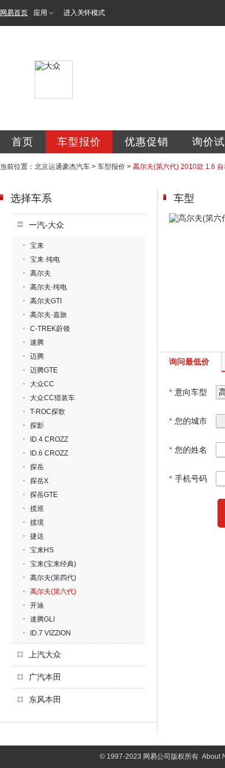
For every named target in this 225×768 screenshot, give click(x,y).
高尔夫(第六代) (53, 592)
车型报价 (79, 142)
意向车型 (188, 392)
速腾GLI (42, 619)
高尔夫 (40, 273)
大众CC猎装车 (52, 398)
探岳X (39, 481)
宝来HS (42, 550)
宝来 (37, 246)
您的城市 (188, 421)
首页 (22, 142)
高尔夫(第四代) (53, 578)
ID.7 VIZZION (50, 633)
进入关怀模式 (84, 13)
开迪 (37, 605)
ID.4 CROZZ (49, 439)
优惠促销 (146, 142)
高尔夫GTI (46, 301)
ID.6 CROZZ (49, 453)
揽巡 (37, 509)
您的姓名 (188, 449)
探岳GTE (44, 495)
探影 (37, 425)
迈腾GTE (44, 370)
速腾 (37, 342)
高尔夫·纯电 (48, 287)
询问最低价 (189, 361)
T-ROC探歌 (47, 412)
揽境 (37, 522)
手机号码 (188, 478)
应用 (40, 13)
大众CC (42, 384)
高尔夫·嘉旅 (48, 315)
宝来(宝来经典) (53, 564)
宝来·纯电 (45, 259)
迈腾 (37, 356)
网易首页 (14, 13)
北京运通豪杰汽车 (62, 167)
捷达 (37, 536)
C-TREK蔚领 (50, 329)
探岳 (37, 467)
